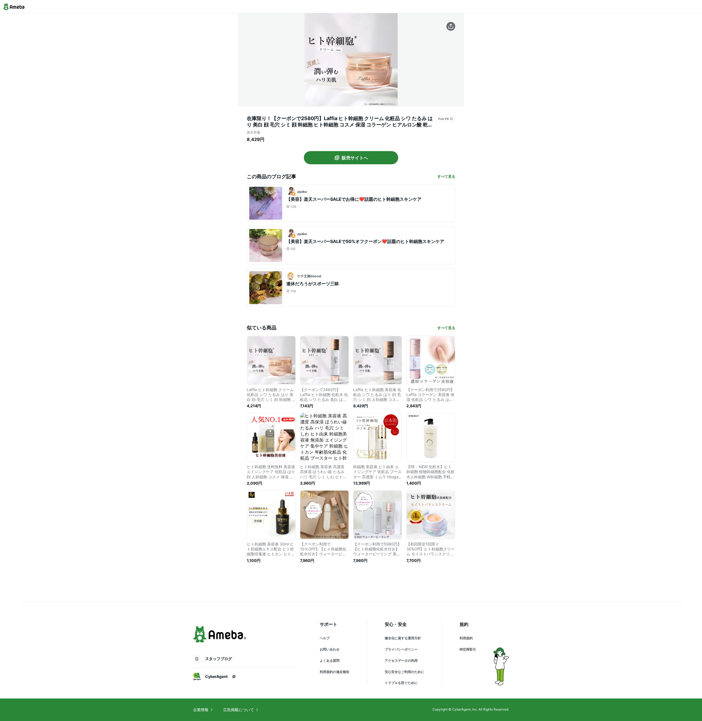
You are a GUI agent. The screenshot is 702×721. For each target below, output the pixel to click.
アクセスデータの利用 (401, 660)
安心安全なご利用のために (404, 672)
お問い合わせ (329, 649)
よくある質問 (329, 660)
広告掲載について (238, 709)
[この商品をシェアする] (450, 26)
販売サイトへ (355, 157)
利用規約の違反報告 (334, 672)
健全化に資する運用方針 (403, 638)
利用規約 (466, 638)
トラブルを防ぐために (401, 683)
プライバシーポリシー (401, 649)
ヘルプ (325, 638)
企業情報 (200, 709)
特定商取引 (468, 649)
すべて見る (446, 176)
